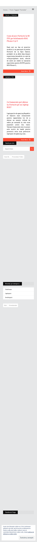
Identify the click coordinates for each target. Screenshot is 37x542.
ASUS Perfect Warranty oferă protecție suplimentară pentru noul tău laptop (23, 373)
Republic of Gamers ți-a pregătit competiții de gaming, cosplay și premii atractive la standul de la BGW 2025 (24, 448)
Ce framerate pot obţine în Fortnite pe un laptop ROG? (17, 104)
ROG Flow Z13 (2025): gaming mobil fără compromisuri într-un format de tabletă (18, 242)
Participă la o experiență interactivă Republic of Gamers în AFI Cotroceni (22, 468)
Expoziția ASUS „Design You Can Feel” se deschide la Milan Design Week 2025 (23, 499)
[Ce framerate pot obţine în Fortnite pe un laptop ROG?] (18, 86)
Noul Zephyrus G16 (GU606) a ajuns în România (24, 330)
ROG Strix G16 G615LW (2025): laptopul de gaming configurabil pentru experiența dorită (18, 232)
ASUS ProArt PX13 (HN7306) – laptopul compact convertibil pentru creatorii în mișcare (16, 253)
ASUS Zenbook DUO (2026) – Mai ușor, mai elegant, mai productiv (24, 388)
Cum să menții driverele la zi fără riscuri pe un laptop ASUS (18, 211)
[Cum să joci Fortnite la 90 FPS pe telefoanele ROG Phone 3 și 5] (18, 22)
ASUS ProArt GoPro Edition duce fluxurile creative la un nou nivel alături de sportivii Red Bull (24, 316)
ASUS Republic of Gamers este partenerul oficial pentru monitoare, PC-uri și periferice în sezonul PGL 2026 (24, 427)
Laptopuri (7, 77)
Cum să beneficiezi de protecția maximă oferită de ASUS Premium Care (18, 182)
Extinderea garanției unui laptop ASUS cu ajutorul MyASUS (18, 202)
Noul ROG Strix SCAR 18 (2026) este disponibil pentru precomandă (23, 343)
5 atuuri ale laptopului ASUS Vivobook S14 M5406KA (16, 263)
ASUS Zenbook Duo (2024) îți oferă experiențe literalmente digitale (18, 163)
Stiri (13, 77)
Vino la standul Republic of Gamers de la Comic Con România (23, 484)
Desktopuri (8, 297)
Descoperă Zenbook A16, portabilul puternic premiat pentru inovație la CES (16, 221)
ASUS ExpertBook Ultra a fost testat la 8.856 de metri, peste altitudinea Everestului (24, 358)
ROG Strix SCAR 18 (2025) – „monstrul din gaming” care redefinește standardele (16, 273)
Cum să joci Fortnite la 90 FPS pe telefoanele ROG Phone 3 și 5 (18, 38)
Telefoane (8, 289)
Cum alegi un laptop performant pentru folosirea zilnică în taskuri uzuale (18, 193)
